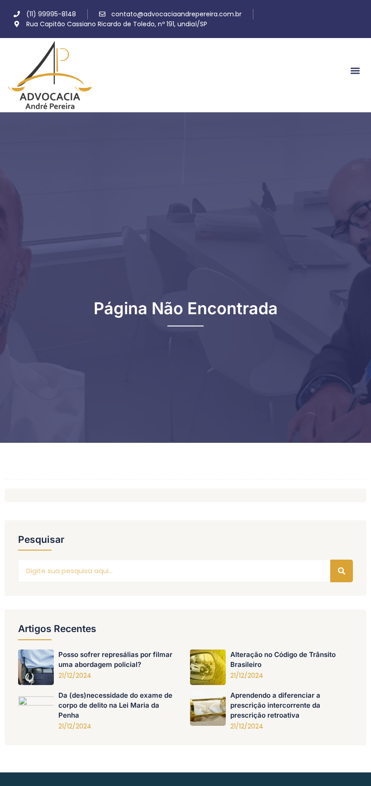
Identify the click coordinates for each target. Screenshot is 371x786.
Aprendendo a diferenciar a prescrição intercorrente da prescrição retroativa (275, 705)
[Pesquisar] (341, 571)
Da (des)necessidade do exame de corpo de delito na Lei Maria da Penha (115, 705)
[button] (355, 70)
